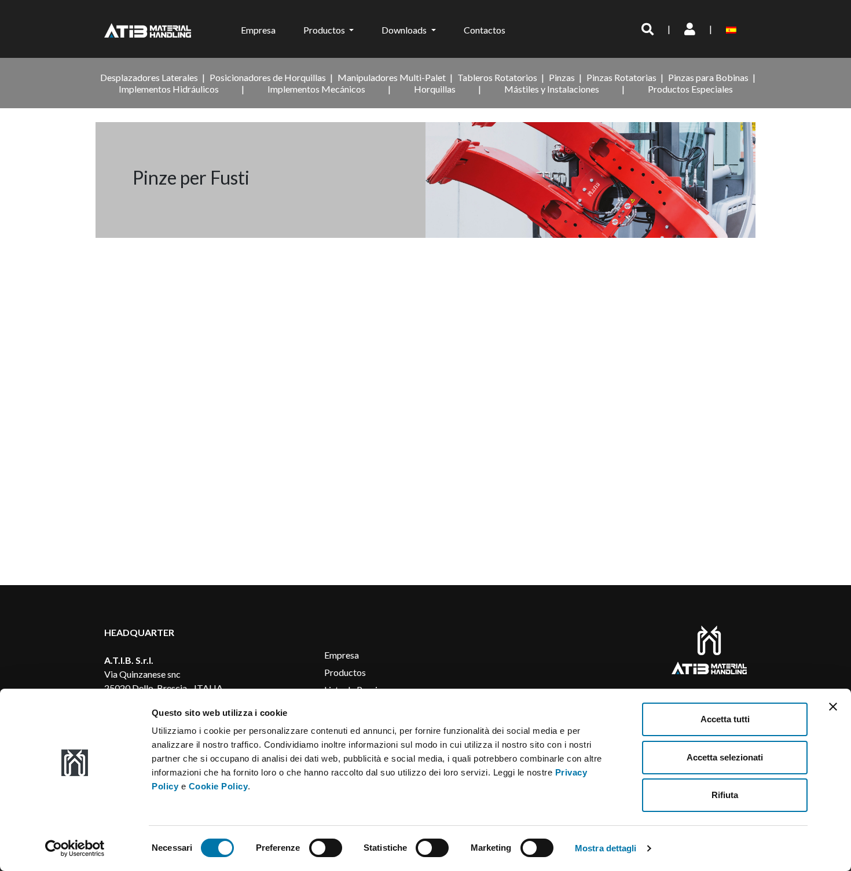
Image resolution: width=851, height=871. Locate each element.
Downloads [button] (405, 29)
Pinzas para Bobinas (708, 77)
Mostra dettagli (606, 848)
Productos (345, 672)
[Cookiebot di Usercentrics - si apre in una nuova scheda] (75, 848)
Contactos (484, 29)
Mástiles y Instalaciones (551, 88)
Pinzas (562, 77)
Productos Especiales (690, 88)
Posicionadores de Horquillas (268, 77)
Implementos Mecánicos (316, 88)
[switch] (325, 848)
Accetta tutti (725, 719)
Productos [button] (325, 29)
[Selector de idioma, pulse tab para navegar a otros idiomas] (733, 29)
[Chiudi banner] (833, 707)
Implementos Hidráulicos (169, 88)
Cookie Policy (218, 786)
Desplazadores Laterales (149, 77)
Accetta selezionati (725, 757)
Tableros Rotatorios (497, 77)
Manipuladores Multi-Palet (392, 77)
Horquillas (435, 88)
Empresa (258, 29)
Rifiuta (724, 795)
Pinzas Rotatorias (621, 77)
